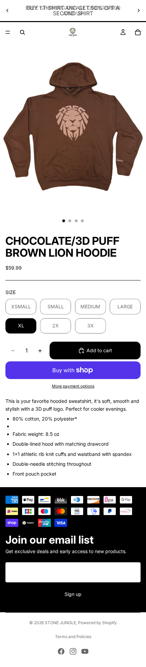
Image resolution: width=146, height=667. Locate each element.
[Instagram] (73, 651)
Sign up (73, 594)
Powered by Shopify (97, 622)
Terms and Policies (73, 636)
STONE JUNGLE (60, 622)
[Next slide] (138, 10)
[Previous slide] (7, 10)
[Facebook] (61, 651)
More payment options (73, 386)
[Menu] (8, 32)
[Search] (22, 32)
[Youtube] (85, 651)
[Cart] (137, 32)
